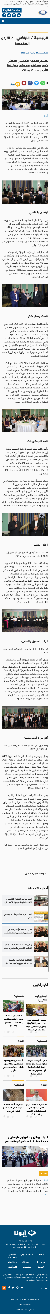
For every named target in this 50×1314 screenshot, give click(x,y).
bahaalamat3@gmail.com (37, 1280)
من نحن (44, 1288)
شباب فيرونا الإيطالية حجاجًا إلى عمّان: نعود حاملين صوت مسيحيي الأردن (13, 1065)
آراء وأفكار (12, 1267)
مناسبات (27, 1267)
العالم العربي (26, 1254)
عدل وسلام (27, 1262)
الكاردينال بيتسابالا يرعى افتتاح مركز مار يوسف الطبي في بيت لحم (13, 1020)
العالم (41, 1254)
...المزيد (44, 1194)
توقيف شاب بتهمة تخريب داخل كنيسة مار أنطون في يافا (13, 1108)
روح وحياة (41, 1262)
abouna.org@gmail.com (27, 1277)
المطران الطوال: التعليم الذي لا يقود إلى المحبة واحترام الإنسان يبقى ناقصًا (36, 1109)
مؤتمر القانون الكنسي (35, 873)
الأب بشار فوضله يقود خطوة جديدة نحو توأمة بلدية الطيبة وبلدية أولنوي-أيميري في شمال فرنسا (36, 1067)
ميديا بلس (19, 1309)
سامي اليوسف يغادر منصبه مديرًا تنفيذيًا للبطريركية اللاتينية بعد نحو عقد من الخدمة (36, 1024)
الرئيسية (41, 38)
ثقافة (41, 1267)
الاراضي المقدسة (22, 41)
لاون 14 (43, 1173)
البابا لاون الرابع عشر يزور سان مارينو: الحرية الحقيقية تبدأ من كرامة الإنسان (26, 1139)
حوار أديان (12, 1262)
